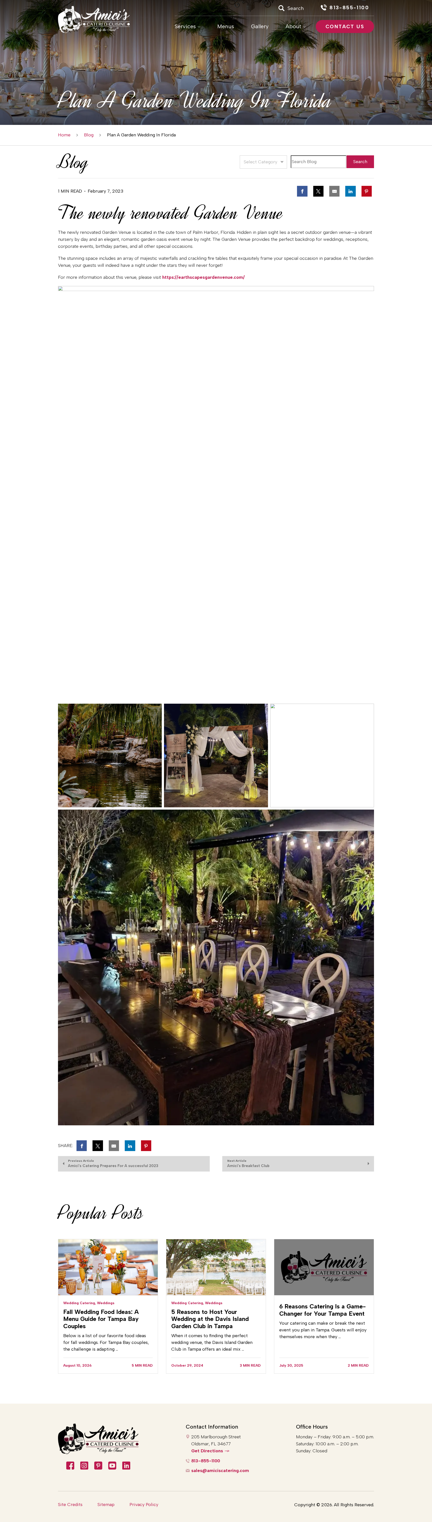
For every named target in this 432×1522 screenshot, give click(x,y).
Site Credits (70, 1504)
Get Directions (207, 1451)
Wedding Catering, (79, 1303)
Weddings (105, 1303)
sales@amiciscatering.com (220, 1470)
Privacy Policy (144, 1504)
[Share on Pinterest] (367, 191)
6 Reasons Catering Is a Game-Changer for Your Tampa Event (322, 1310)
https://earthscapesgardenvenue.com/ (203, 277)
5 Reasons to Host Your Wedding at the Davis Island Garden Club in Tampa (210, 1319)
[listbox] (263, 162)
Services (185, 26)
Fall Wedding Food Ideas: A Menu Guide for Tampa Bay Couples (101, 1319)
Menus (225, 26)
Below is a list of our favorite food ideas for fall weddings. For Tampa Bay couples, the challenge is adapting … (106, 1342)
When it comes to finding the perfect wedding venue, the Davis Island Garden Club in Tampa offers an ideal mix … (211, 1342)
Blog (89, 135)
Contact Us (345, 26)
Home (64, 135)
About (293, 26)
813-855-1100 (205, 1461)
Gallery (259, 26)
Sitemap (106, 1504)
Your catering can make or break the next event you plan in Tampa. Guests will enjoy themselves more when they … (322, 1329)
